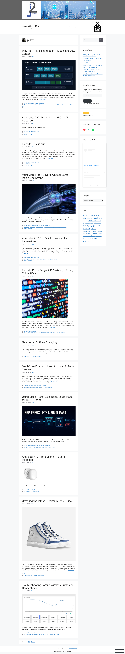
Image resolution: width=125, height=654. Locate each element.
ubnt (84, 238)
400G (25, 387)
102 (28, 642)
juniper (96, 225)
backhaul (93, 215)
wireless (56, 259)
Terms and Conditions (59, 651)
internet (85, 226)
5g (83, 215)
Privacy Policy (68, 651)
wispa (89, 241)
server (84, 236)
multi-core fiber (39, 227)
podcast (100, 231)
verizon (63, 332)
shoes (30, 575)
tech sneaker (41, 575)
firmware (33, 491)
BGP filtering (29, 447)
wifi (52, 259)
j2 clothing (26, 575)
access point (27, 259)
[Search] (101, 40)
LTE (99, 226)
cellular (86, 220)
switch (87, 236)
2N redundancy (27, 104)
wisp (58, 634)
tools (90, 236)
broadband (32, 332)
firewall (99, 223)
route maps (44, 447)
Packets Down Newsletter (30, 331)
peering (95, 231)
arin (89, 215)
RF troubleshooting (43, 634)
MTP (43, 387)
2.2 (24, 163)
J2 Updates (26, 573)
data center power (51, 104)
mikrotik (86, 228)
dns (83, 223)
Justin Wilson (87, 185)
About (61, 27)
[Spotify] (94, 130)
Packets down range (53, 332)
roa (59, 332)
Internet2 (43, 332)
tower (93, 236)
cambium (98, 218)
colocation (34, 104)
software (30, 132)
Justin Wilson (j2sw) (31, 26)
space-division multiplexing (59, 227)
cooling (39, 104)
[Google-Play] (89, 130)
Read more (43, 99)
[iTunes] (85, 130)
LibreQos (28, 163)
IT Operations (27, 385)
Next (33, 642)
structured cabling (49, 387)
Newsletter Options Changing (39, 342)
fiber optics (32, 227)
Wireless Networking (39, 633)
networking (48, 259)
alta (24, 491)
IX (94, 225)
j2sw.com (78, 27)
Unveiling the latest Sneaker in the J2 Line (47, 500)
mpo (40, 387)
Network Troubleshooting (32, 634)
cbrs (83, 220)
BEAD (25, 332)
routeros (88, 233)
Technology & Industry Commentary (32, 356)
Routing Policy (51, 447)
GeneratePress (73, 648)
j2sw (93, 185)
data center (44, 104)
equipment (42, 259)
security (100, 233)
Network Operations (39, 103)
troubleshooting (98, 236)
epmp (86, 223)
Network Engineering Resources (31, 131)
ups (23, 106)
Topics (53, 27)
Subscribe (68, 27)
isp (47, 332)
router (84, 233)
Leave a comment (28, 107)
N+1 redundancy (61, 104)
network (93, 229)
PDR (91, 231)
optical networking (48, 227)
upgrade (87, 238)
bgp (28, 332)
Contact (85, 27)
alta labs (26, 132)
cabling (91, 218)
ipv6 (89, 226)
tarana (50, 634)
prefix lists (38, 447)
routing (94, 233)
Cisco (34, 447)
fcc (94, 223)
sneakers (35, 575)
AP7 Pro (37, 259)
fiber (96, 223)
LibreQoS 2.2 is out (33, 143)
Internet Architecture (29, 103)
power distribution (69, 104)
